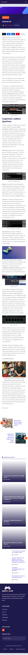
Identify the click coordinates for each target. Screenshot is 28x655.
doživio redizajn (18, 260)
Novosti (5, 17)
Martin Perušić (9, 25)
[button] (26, 2)
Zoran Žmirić (5, 382)
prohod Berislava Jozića (8, 217)
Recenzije (4, 620)
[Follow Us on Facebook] (3, 630)
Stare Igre (4, 609)
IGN (19, 127)
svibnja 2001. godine (14, 99)
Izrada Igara (5, 617)
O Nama (5, 649)
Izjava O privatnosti (20, 649)
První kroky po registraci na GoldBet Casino (18, 551)
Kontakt (11, 649)
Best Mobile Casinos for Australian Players (18, 576)
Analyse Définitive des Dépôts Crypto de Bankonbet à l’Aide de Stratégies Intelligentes (14, 498)
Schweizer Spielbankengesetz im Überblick (18, 569)
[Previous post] (2, 423)
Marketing (4, 614)
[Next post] (26, 438)
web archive (10, 93)
